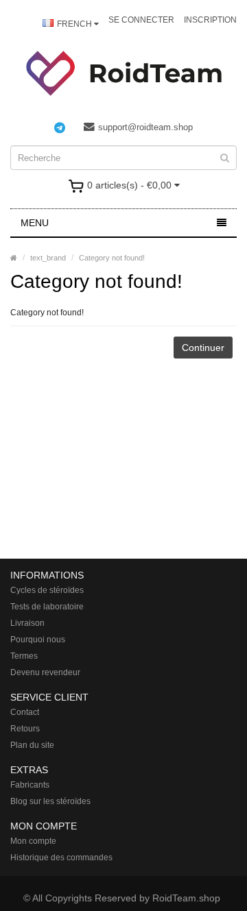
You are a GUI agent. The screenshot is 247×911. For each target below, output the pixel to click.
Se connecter (141, 20)
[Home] (13, 258)
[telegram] (66, 127)
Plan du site (32, 745)
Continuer (203, 347)
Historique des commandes (61, 857)
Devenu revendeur (45, 672)
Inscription (210, 20)
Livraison (27, 623)
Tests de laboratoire (47, 606)
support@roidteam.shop (145, 127)
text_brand (48, 258)
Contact (24, 712)
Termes (24, 656)
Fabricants (29, 785)
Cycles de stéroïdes (47, 590)
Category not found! (112, 258)
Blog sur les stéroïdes (50, 801)
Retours (25, 728)
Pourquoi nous (37, 639)
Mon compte (33, 841)
